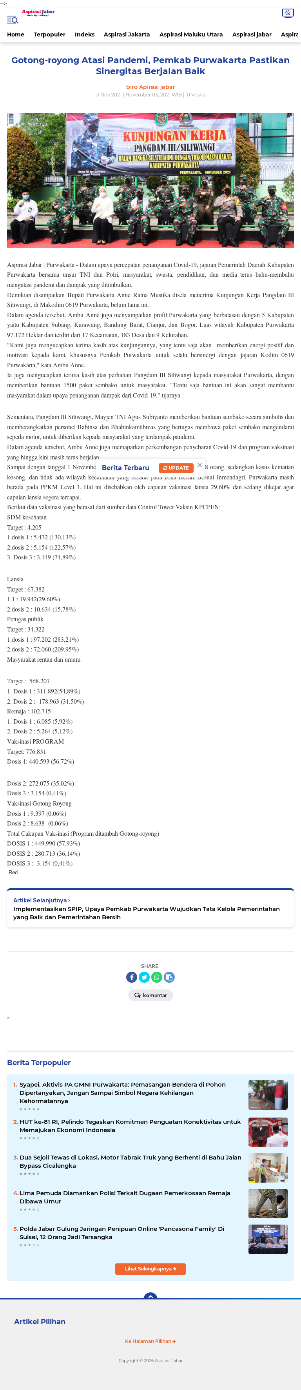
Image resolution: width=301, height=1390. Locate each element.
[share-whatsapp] (156, 977)
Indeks (84, 34)
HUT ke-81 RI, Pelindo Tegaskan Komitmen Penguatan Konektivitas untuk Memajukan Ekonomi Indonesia (130, 1126)
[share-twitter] (144, 977)
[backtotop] (150, 1299)
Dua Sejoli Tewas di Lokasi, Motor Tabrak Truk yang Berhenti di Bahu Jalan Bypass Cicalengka (130, 1161)
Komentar (154, 995)
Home (15, 34)
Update (178, 468)
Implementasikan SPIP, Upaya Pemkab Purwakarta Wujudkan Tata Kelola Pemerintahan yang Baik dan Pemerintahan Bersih (146, 913)
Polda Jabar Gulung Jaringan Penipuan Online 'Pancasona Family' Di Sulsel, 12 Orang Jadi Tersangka (122, 1233)
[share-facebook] (131, 977)
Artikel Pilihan (39, 1321)
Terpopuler (49, 34)
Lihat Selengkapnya (149, 1269)
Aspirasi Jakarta (127, 34)
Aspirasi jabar (252, 34)
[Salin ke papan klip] (169, 977)
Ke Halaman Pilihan (148, 1341)
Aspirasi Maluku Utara (191, 34)
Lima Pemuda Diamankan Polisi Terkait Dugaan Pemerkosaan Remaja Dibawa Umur (125, 1197)
